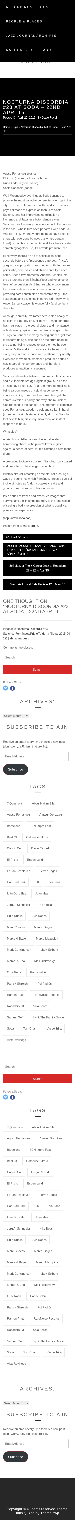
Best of (12, 837)
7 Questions (15, 803)
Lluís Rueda (15, 916)
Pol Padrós (44, 983)
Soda (51, 550)
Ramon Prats (15, 994)
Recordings (19, 7)
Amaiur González (50, 814)
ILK (37, 882)
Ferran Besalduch (18, 871)
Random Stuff (21, 50)
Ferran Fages (48, 871)
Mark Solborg (49, 949)
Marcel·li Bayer (17, 938)
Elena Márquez (30, 525)
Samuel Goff (15, 1017)
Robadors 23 (15, 1006)
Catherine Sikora (37, 837)
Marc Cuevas (16, 927)
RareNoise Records (47, 994)
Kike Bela (45, 904)
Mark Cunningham (19, 949)
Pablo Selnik (38, 972)
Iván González (16, 893)
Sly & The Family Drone (48, 1017)
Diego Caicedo (40, 848)
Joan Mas (41, 893)
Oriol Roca (14, 972)
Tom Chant (30, 1028)
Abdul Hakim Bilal (43, 803)
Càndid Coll (14, 848)
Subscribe (15, 769)
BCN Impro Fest (40, 826)
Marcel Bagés (43, 927)
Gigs (44, 7)
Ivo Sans (54, 882)
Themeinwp (49, 1513)
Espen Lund (35, 859)
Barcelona (57, 545)
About (50, 50)
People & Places (24, 21)
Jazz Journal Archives (31, 35)
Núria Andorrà (34, 550)
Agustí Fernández (32, 545)
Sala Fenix (40, 1006)
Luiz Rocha (39, 916)
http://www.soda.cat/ (17, 518)
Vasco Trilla (54, 1028)
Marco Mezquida (47, 938)
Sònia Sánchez (17, 554)
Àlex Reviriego (16, 1039)
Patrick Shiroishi (17, 983)
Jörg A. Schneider (18, 904)
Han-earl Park (16, 882)
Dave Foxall (49, 117)
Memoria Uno (16, 961)
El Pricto (14, 550)
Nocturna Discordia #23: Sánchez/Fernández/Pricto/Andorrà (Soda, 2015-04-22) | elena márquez (37, 633)
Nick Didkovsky (44, 961)
